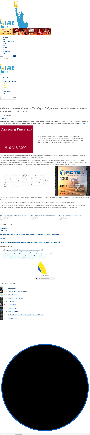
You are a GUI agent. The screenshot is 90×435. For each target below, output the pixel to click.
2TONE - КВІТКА (12, 301)
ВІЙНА (4, 43)
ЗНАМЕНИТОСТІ (7, 51)
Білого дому (81, 123)
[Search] (0, 74)
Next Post (2, 238)
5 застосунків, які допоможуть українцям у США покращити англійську (21, 252)
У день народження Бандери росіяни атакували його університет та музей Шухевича (29, 234)
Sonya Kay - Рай (12, 308)
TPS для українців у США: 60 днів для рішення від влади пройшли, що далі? (23, 250)
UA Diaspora (18, 434)
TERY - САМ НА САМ (13, 318)
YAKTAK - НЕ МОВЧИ (13, 311)
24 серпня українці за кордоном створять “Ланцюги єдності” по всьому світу (23, 256)
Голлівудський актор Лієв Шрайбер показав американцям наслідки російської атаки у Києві (27, 254)
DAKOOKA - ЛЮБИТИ (13, 294)
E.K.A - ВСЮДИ (11, 288)
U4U (4, 39)
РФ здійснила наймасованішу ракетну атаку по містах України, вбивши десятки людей (30, 242)
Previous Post (3, 230)
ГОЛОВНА (5, 37)
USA (4, 45)
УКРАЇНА (5, 47)
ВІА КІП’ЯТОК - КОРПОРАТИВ (15, 298)
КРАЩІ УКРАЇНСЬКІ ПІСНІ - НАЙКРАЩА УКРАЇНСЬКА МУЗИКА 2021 (26, 315)
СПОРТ (4, 53)
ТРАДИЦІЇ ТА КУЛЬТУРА (8, 41)
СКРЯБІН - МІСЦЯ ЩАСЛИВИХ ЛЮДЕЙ (18, 291)
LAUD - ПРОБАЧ (12, 305)
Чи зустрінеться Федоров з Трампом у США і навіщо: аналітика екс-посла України (24, 257)
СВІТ (4, 49)
